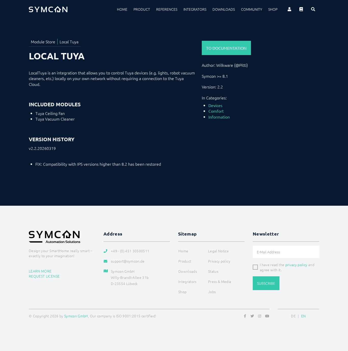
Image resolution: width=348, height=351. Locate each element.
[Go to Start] (338, 322)
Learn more (40, 271)
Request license (44, 276)
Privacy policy (219, 261)
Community (251, 9)
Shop (272, 9)
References (166, 9)
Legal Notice (218, 250)
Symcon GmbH (76, 315)
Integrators (194, 9)
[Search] (313, 9)
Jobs (212, 291)
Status (213, 271)
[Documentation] (301, 9)
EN (303, 315)
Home (122, 9)
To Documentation (226, 47)
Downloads (223, 9)
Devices (215, 105)
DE (293, 315)
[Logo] (48, 9)
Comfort (216, 110)
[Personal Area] (289, 9)
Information (219, 116)
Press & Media (219, 281)
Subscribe (266, 283)
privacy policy (296, 264)
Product (141, 9)
